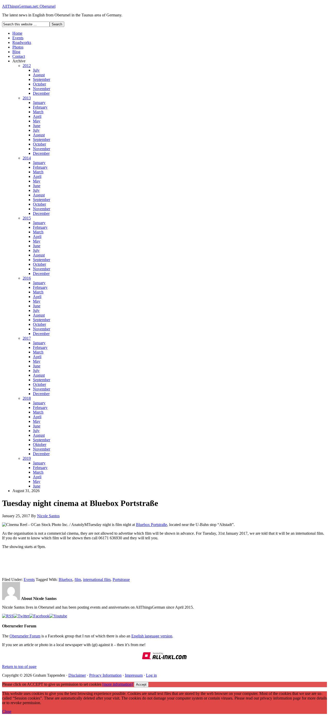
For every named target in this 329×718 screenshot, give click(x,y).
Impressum (134, 675)
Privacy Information (105, 675)
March (38, 112)
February (40, 107)
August (39, 75)
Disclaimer (77, 675)
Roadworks (21, 42)
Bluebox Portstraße (151, 524)
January (39, 102)
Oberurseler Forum (25, 636)
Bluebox (65, 579)
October (39, 84)
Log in (151, 675)
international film (97, 579)
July (36, 70)
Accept (141, 684)
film (78, 579)
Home (17, 33)
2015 (27, 218)
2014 (27, 158)
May (36, 121)
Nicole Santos (48, 516)
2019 (27, 458)
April (37, 116)
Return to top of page (19, 666)
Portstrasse (121, 579)
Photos (17, 47)
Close (6, 711)
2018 (27, 398)
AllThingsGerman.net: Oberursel (29, 6)
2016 (27, 278)
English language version (151, 636)
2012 (27, 65)
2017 (27, 338)
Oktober (39, 444)
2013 (27, 98)
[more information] (117, 684)
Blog (16, 52)
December (41, 93)
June (36, 125)
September (41, 79)
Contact (18, 56)
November (41, 89)
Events (17, 38)
